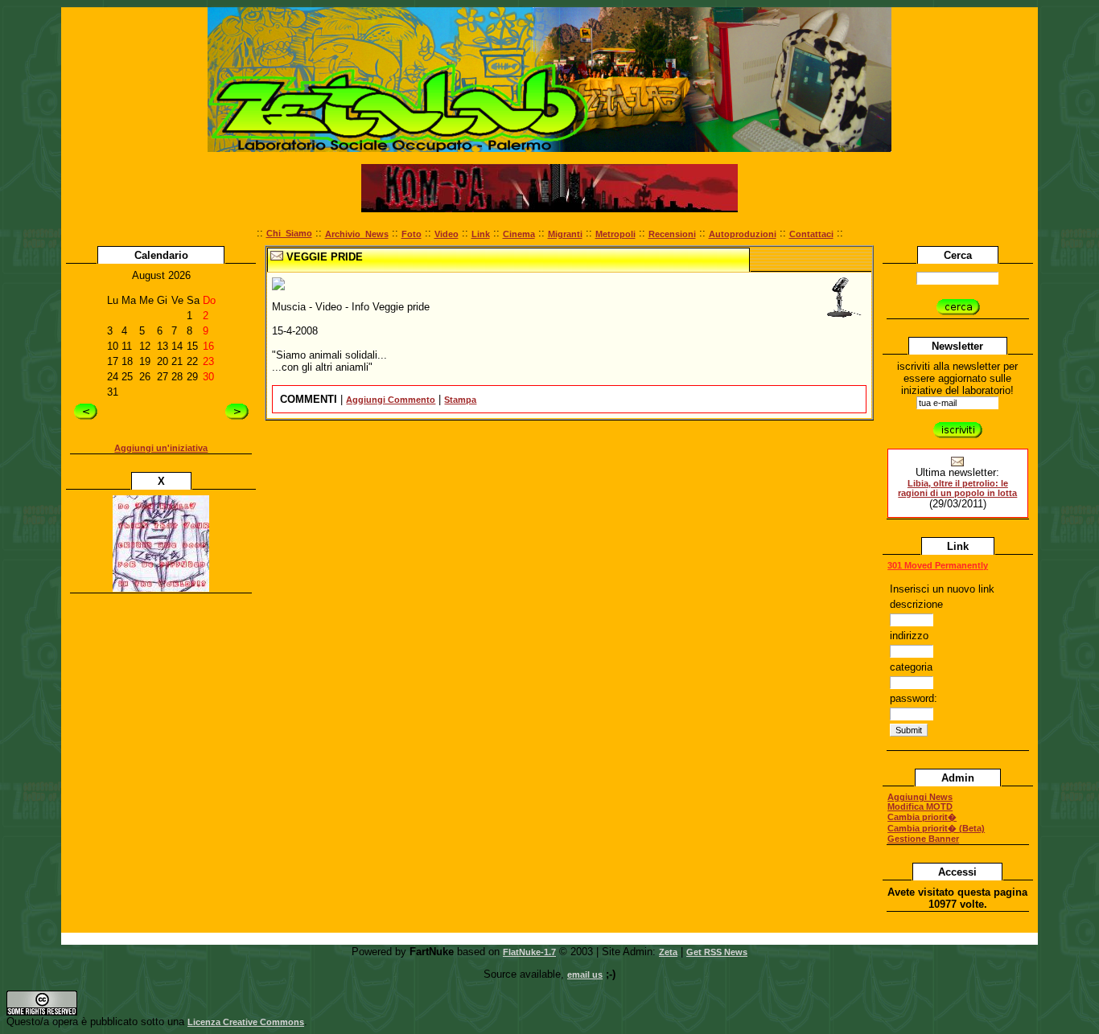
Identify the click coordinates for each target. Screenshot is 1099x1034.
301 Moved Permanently (937, 565)
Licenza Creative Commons (245, 1022)
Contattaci (811, 234)
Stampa (460, 399)
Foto (411, 234)
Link (480, 234)
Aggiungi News (920, 797)
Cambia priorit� (922, 817)
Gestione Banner (923, 838)
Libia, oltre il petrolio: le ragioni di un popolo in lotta (957, 488)
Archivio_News (357, 234)
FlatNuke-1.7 (529, 952)
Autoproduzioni (742, 234)
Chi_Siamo (289, 233)
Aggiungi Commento (390, 399)
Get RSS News (716, 952)
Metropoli (615, 234)
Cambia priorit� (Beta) (936, 828)
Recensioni (672, 234)
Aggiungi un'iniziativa (161, 448)
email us (585, 974)
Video (446, 234)
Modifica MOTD (920, 806)
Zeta (668, 952)
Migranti (565, 234)
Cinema (519, 234)
